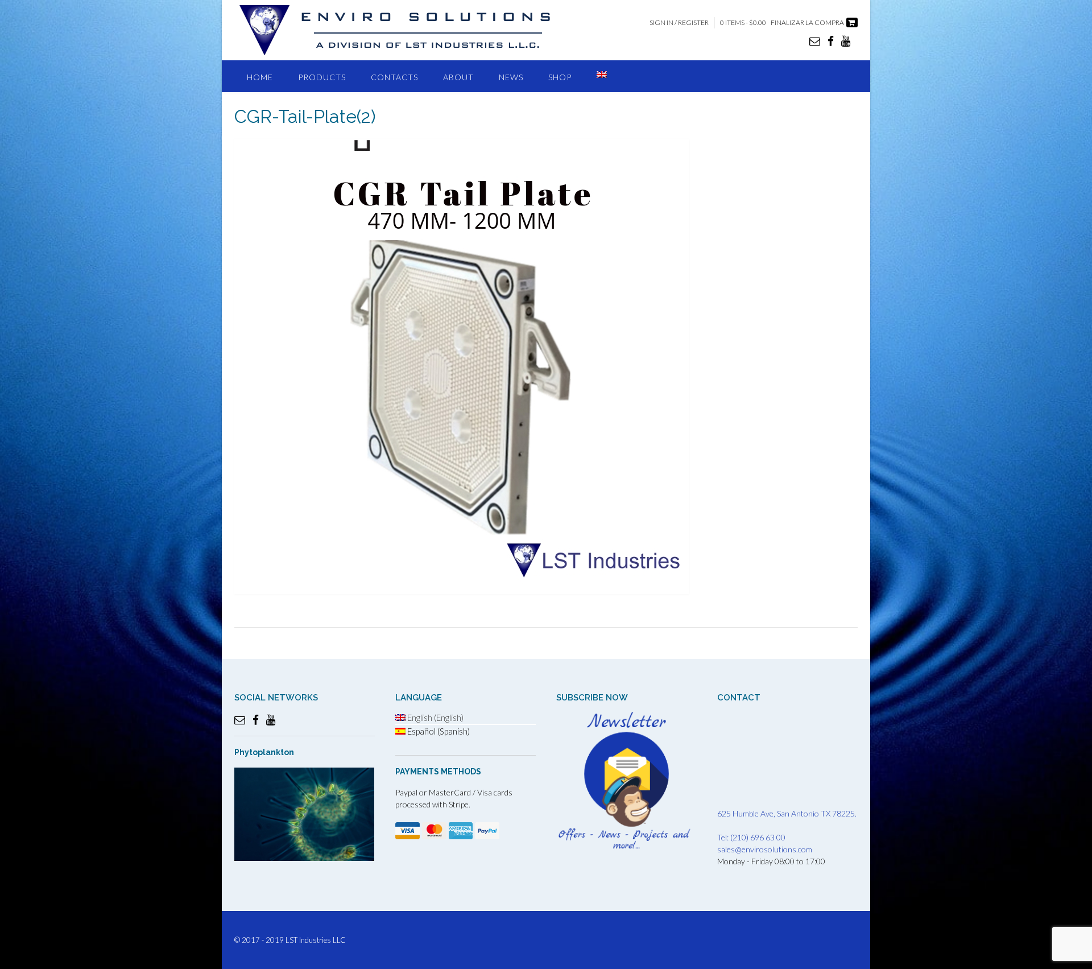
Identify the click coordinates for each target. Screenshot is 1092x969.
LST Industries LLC (316, 940)
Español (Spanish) (438, 731)
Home (260, 77)
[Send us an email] (814, 40)
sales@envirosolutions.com (764, 849)
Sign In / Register (679, 22)
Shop (560, 77)
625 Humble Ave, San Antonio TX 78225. (787, 813)
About (458, 77)
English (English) (435, 717)
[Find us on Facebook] (831, 40)
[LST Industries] (405, 30)
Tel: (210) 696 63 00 (751, 837)
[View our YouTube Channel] (845, 40)
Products (322, 77)
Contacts (394, 77)
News (511, 77)
